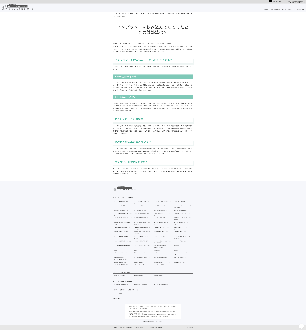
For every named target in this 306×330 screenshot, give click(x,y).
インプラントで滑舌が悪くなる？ (121, 201)
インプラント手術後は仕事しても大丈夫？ (122, 242)
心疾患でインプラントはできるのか (181, 231)
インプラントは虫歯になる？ (140, 206)
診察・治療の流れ (275, 9)
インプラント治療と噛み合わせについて (123, 218)
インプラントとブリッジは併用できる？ (182, 213)
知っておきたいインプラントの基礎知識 (123, 198)
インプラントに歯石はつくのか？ (161, 265)
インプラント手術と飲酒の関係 (141, 241)
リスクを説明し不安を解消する (121, 284)
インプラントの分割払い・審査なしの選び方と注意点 (182, 207)
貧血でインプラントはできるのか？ (181, 262)
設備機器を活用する (158, 275)
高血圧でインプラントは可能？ (121, 231)
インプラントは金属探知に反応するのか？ (122, 265)
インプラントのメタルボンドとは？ (161, 227)
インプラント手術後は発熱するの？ (142, 213)
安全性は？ (176, 245)
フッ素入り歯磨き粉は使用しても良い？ (142, 218)
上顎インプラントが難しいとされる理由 (142, 265)
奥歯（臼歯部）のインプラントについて (162, 206)
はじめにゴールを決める (119, 275)
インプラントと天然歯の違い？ (161, 257)
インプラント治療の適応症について (122, 227)
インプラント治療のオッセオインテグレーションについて (142, 223)
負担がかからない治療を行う (140, 284)
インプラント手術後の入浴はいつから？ (182, 241)
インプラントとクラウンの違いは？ (181, 210)
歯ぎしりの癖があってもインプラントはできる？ (123, 223)
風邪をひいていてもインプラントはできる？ (162, 214)
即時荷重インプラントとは (120, 262)
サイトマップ (190, 327)
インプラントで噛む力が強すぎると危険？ (142, 202)
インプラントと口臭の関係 (140, 210)
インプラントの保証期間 (179, 201)
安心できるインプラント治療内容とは (122, 281)
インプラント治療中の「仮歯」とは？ (142, 257)
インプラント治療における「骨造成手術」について (182, 237)
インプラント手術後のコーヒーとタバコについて (142, 237)
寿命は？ (136, 250)
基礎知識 (266, 9)
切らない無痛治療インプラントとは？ (162, 262)
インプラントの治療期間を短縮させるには (123, 214)
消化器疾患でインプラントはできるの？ (162, 231)
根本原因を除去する (138, 275)
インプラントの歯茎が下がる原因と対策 (162, 201)
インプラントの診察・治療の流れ (121, 272)
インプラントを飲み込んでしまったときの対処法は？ (142, 228)
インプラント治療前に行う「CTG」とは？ (162, 223)
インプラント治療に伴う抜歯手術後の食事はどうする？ (162, 242)
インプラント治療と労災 (159, 218)
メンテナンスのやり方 (119, 293)
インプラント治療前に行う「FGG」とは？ (182, 223)
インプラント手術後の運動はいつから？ (123, 245)
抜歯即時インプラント (139, 262)
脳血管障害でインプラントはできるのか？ (182, 228)
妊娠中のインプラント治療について (142, 253)
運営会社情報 (116, 298)
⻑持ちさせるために (299, 9)
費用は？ (176, 250)
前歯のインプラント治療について (121, 210)
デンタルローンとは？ (159, 253)
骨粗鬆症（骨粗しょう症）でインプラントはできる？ (142, 232)
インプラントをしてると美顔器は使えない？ (182, 254)
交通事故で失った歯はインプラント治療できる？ (182, 218)
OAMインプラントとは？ (159, 236)
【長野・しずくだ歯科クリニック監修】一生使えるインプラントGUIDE (137, 327)
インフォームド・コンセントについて (142, 245)
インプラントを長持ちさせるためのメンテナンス (125, 290)
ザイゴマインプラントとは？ (180, 257)
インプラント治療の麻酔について (121, 206)
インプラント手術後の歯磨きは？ (121, 236)
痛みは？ (116, 250)
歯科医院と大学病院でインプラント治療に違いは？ (120, 258)
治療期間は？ (157, 250)
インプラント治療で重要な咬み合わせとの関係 (160, 246)
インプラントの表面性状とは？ (161, 210)
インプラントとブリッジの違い (161, 284)
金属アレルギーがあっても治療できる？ (123, 253)
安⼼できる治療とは (287, 9)
